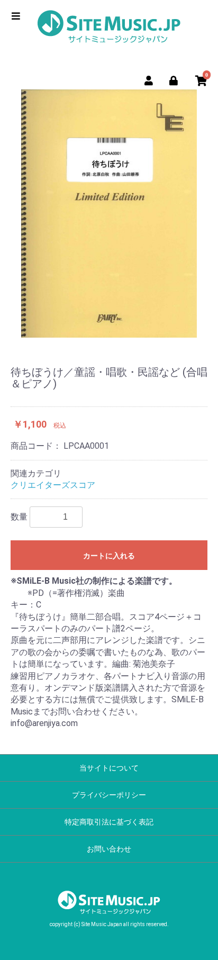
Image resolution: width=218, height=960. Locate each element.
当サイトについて (109, 768)
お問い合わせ (109, 849)
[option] (109, 213)
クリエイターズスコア (53, 485)
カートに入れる (109, 555)
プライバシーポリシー (109, 795)
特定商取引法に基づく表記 (109, 822)
